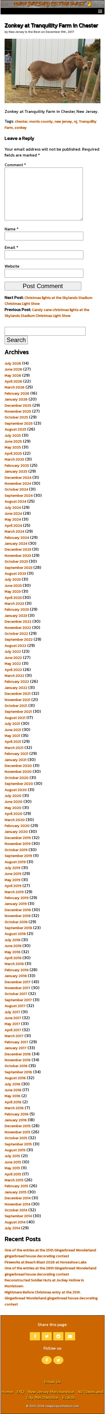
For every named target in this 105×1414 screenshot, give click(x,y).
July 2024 (13, 507)
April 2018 (13, 958)
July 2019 (12, 868)
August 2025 (15, 429)
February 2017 (16, 1042)
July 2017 (12, 1012)
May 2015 (12, 1168)
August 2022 (15, 645)
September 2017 (18, 1000)
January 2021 (16, 760)
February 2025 (17, 465)
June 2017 (13, 1018)
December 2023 (18, 549)
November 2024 (18, 483)
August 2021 (15, 717)
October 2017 (16, 994)
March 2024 (14, 531)
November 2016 (18, 1060)
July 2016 (12, 1084)
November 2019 (18, 843)
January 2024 (16, 543)
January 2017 (16, 1048)
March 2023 (14, 603)
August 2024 (15, 501)
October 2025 (16, 417)
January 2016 (16, 1120)
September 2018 (18, 928)
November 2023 (18, 555)
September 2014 (18, 1216)
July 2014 (12, 1228)
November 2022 (18, 627)
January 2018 (16, 976)
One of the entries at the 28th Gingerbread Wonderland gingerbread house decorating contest (50, 1271)
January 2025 (16, 471)
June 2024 (13, 513)
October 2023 (16, 561)
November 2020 (18, 771)
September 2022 (19, 639)
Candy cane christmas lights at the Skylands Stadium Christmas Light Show (47, 312)
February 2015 (16, 1186)
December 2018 (18, 910)
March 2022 (14, 675)
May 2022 (13, 663)
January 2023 (16, 615)
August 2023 (15, 573)
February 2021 (16, 753)
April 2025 (13, 453)
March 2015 (14, 1180)
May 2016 (12, 1096)
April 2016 (13, 1102)
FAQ (20, 1392)
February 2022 (17, 681)
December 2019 (18, 838)
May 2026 (13, 375)
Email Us (52, 1382)
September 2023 (18, 567)
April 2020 (13, 813)
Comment (15, 165)
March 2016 (14, 1108)
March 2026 (14, 387)
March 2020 (15, 820)
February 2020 (17, 825)
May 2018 (12, 952)
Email (11, 247)
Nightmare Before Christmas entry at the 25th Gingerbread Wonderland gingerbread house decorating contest (51, 1298)
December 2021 (18, 693)
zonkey (21, 127)
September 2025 (19, 423)
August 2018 (15, 934)
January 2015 (16, 1192)
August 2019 (15, 862)
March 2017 (14, 1036)
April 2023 (13, 597)
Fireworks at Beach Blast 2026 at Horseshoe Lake (45, 1262)
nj (75, 121)
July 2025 (13, 435)
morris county (41, 121)
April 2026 (13, 381)
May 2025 (13, 447)
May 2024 (13, 519)
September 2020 (19, 783)
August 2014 (15, 1222)
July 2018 (12, 940)
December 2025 (18, 405)
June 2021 (13, 730)
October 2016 (16, 1066)
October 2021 (16, 705)
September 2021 (18, 711)
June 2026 (13, 369)
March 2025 (14, 459)
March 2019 (14, 892)
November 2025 (18, 411)
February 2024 (17, 537)
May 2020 (13, 808)
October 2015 (16, 1138)
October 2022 (16, 633)
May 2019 (12, 880)
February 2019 (17, 898)
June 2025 (13, 441)
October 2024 (16, 489)
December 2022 (18, 621)
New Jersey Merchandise (51, 1392)
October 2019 (16, 850)
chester (21, 121)
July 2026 (13, 363)
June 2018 (13, 946)
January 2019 (16, 903)
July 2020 (13, 795)
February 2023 (17, 609)
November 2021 (17, 700)
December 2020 (18, 765)
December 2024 (18, 477)
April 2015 (13, 1174)
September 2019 (18, 856)
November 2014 (17, 1204)
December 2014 (18, 1198)
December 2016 (18, 1054)
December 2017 (18, 982)
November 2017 (17, 988)
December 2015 (18, 1126)
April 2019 (13, 886)
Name (12, 229)
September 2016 (18, 1072)
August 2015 (15, 1150)
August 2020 (16, 790)
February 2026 (17, 393)
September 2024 (19, 495)
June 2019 (13, 873)
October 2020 (17, 778)
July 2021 (12, 723)
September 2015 (18, 1144)
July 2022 (13, 651)
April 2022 (13, 669)
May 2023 (13, 591)
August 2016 (15, 1078)
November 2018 (18, 916)
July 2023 (13, 579)
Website (12, 266)
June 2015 (13, 1162)
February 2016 (17, 1114)
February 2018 (17, 970)
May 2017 (12, 1024)
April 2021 (13, 741)
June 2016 (13, 1090)
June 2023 (13, 585)
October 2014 (16, 1210)
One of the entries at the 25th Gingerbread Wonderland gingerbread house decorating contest (50, 1253)
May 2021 (12, 735)
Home (7, 1392)
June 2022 (13, 657)
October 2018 (16, 922)
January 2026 (16, 399)
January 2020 (16, 831)
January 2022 (16, 687)
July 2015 (12, 1156)
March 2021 (14, 747)
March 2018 (14, 964)
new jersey (63, 121)
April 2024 (13, 525)
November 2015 (17, 1132)
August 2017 (15, 1006)
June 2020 (13, 801)
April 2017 (13, 1030)
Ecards (68, 1397)
